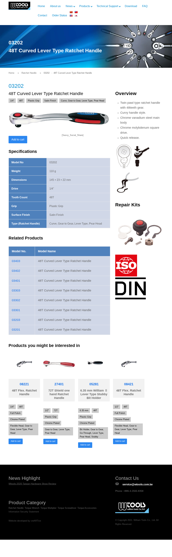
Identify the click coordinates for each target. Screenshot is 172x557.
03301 (16, 310)
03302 (16, 300)
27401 (59, 384)
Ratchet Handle (29, 73)
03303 (16, 290)
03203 (16, 320)
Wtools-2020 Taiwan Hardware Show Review (32, 483)
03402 (16, 270)
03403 (16, 261)
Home (11, 73)
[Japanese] (76, 15)
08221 (24, 384)
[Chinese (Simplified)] (71, 12)
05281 (94, 384)
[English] (71, 15)
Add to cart (17, 139)
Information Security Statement (24, 511)
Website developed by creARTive (25, 521)
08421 (128, 384)
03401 (16, 280)
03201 (16, 329)
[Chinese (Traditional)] (76, 12)
